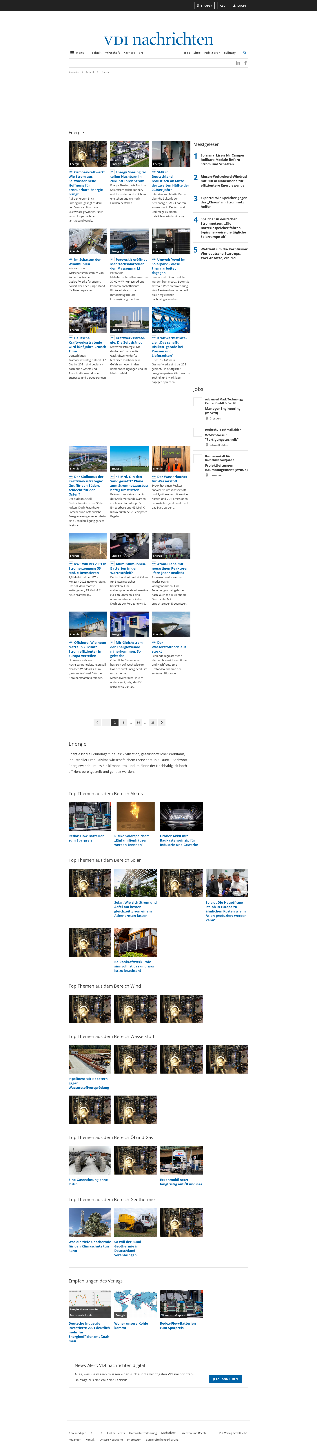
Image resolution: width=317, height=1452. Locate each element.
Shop (197, 52)
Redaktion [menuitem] (75, 1439)
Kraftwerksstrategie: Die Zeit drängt (127, 340)
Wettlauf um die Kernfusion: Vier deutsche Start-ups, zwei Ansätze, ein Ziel (224, 253)
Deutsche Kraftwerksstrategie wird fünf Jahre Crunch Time (87, 344)
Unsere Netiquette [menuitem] (111, 1439)
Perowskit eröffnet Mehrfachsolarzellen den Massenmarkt (128, 263)
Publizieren (212, 52)
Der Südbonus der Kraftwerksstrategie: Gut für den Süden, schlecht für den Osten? (86, 485)
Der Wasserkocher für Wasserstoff (169, 478)
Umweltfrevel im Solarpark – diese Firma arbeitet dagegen (168, 266)
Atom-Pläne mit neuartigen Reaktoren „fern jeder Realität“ (170, 568)
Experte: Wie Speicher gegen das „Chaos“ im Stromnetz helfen (224, 202)
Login (241, 5)
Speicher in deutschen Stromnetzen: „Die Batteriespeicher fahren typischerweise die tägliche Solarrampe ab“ (223, 228)
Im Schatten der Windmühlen (85, 261)
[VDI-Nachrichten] (158, 39)
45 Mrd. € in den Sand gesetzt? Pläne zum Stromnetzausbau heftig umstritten (129, 483)
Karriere (129, 52)
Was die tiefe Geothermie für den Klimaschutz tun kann (90, 1246)
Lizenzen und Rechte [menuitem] (194, 1433)
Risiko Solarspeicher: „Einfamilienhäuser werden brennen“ (131, 840)
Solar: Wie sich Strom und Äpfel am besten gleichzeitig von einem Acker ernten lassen (135, 909)
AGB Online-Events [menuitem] (113, 1433)
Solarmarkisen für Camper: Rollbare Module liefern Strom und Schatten (223, 159)
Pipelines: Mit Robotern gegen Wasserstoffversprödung (89, 1083)
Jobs (187, 52)
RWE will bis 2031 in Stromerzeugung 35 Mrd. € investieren (87, 568)
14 (138, 722)
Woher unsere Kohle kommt (131, 1325)
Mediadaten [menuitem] (168, 1432)
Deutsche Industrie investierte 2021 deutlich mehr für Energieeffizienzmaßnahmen (89, 1332)
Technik (95, 52)
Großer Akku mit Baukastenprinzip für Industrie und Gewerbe (179, 840)
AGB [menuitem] (93, 1433)
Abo (223, 5)
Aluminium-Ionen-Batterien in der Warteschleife (128, 568)
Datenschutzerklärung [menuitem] (143, 1433)
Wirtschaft (112, 52)
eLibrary (230, 52)
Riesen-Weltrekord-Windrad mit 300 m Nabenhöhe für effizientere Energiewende (224, 180)
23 (153, 722)
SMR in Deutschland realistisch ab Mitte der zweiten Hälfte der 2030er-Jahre (170, 181)
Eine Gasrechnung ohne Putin (88, 1181)
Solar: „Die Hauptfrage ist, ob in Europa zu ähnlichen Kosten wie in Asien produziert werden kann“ (226, 911)
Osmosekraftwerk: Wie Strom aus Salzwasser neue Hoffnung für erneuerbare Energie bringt (87, 183)
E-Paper (206, 5)
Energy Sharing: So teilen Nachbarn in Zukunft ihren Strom (128, 176)
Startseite (74, 72)
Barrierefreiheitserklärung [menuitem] (162, 1439)
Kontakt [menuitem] (90, 1439)
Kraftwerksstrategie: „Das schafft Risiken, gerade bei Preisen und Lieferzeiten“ (169, 347)
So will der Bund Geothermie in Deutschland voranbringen (127, 1248)
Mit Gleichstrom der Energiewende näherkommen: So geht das (126, 649)
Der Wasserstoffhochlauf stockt (169, 647)
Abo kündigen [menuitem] (77, 1433)
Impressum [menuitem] (134, 1439)
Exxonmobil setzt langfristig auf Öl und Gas (181, 1181)
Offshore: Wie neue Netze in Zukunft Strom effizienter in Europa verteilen (87, 649)
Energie (105, 72)
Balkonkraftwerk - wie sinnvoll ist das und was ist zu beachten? (134, 966)
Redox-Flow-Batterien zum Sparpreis (87, 838)
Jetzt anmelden (225, 1379)
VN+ (142, 52)
